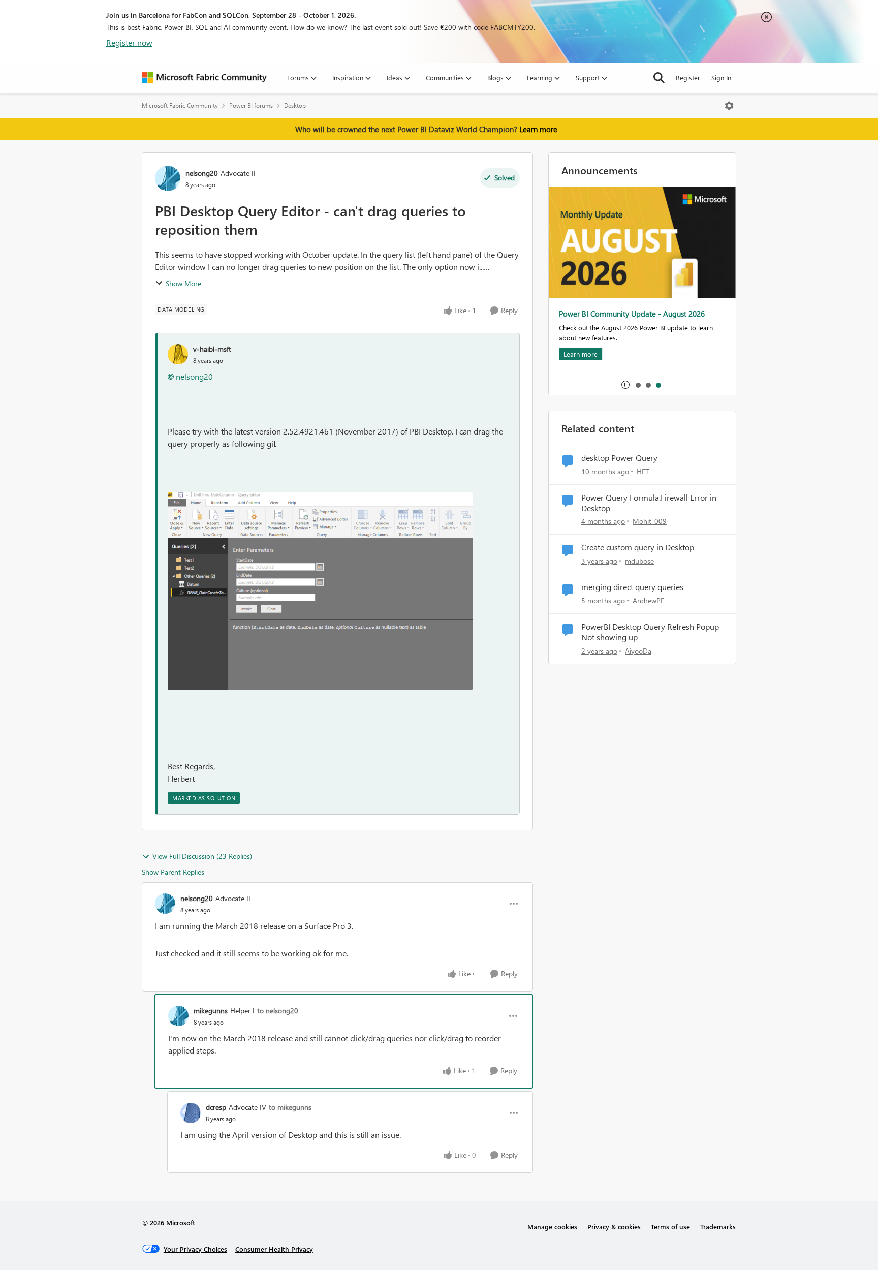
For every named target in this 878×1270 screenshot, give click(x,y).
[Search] (659, 78)
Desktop (295, 105)
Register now (129, 42)
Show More (183, 283)
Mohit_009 (650, 521)
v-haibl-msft (212, 349)
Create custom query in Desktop (637, 547)
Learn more (538, 129)
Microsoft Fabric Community (180, 105)
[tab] (638, 385)
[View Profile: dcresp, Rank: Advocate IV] (190, 1113)
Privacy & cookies (614, 1226)
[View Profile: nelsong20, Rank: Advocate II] (167, 178)
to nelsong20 (277, 1010)
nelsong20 (201, 173)
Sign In (721, 77)
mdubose (639, 561)
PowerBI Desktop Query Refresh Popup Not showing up (650, 632)
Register (688, 77)
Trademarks (718, 1226)
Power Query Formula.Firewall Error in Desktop (648, 502)
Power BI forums (251, 105)
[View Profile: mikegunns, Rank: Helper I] (178, 1016)
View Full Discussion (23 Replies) (202, 856)
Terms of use (670, 1226)
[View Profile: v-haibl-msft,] (178, 354)
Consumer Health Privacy (274, 1249)
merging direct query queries (632, 587)
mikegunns (211, 1010)
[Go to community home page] (204, 77)
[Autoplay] (625, 385)
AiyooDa (638, 651)
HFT (643, 471)
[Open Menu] (729, 106)
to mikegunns (290, 1107)
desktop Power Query (619, 458)
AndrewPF (648, 600)
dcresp (216, 1107)
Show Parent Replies (173, 872)
